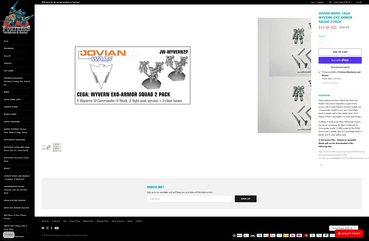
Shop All (7, 56)
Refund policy (88, 221)
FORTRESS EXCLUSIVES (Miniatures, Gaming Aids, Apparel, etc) (17, 81)
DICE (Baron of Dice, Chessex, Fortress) (15, 217)
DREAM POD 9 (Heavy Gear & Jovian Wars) (15, 227)
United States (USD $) (342, 2)
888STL (7, 92)
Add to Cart (340, 51)
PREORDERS (9, 48)
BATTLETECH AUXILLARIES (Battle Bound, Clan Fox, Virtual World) (17, 149)
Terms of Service (118, 221)
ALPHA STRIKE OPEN (12, 99)
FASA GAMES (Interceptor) (14, 236)
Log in (313, 2)
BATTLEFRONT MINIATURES (14, 139)
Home (6, 41)
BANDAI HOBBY (10, 114)
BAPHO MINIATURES (12, 121)
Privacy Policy (75, 221)
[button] (305, 75)
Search (130, 221)
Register (320, 2)
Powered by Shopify (79, 235)
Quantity (322, 36)
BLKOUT (7, 168)
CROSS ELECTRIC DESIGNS (14, 200)
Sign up (245, 198)
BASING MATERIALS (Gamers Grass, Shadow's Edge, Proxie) (15, 130)
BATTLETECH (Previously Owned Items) (16, 159)
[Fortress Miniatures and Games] (17, 17)
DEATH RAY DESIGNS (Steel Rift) (16, 208)
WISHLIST (8, 63)
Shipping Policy (103, 221)
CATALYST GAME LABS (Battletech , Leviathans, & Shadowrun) (17, 177)
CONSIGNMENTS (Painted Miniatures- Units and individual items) (15, 189)
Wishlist (139, 221)
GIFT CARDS (8, 71)
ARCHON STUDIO (11, 107)
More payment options (340, 67)
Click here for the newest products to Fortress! (61, 2)
